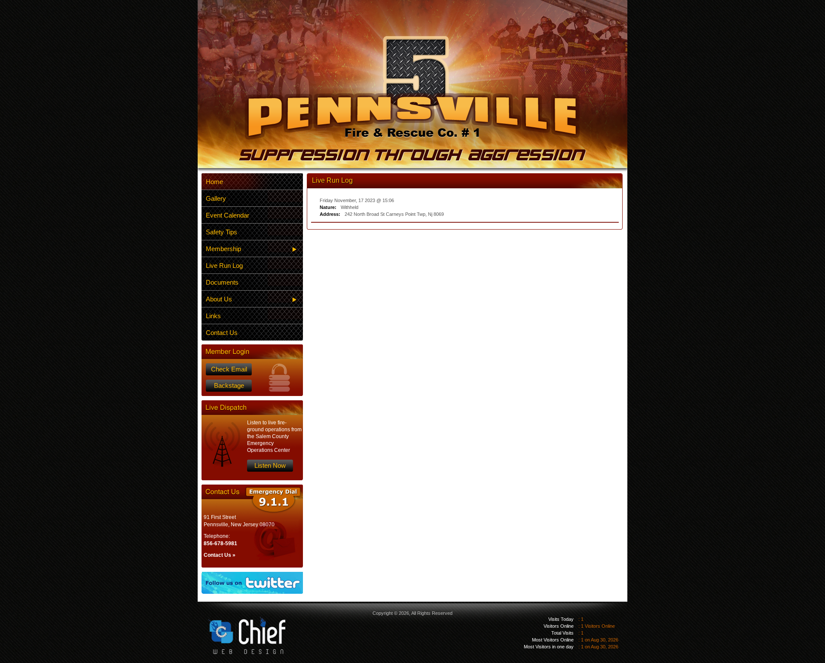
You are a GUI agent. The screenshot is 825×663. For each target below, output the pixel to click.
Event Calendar (227, 215)
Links (213, 315)
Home (214, 181)
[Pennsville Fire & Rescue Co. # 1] (412, 98)
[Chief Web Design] (240, 629)
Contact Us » (219, 555)
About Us (219, 299)
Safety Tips (221, 232)
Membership (223, 248)
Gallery (216, 198)
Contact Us (222, 332)
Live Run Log (224, 265)
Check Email (229, 369)
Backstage (229, 385)
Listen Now (270, 465)
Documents (222, 282)
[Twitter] (252, 583)
